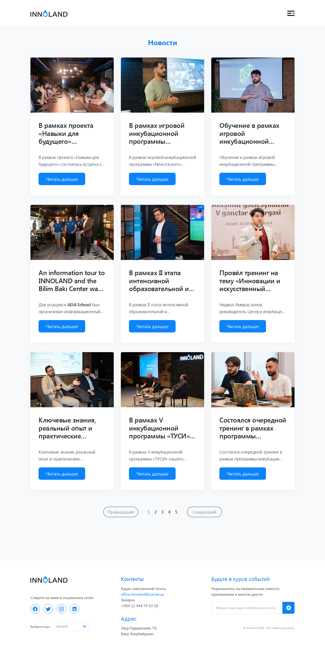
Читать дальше (62, 179)
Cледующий (204, 512)
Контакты (132, 578)
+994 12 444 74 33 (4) (139, 605)
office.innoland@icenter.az (142, 594)
